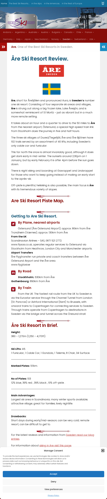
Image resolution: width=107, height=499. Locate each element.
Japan (27, 39)
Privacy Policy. (53, 495)
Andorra (7, 32)
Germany (8, 39)
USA (91, 39)
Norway (55, 39)
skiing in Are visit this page (55, 445)
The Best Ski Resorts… (19, 3)
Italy (18, 39)
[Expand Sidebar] (3, 47)
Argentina (20, 32)
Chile (78, 32)
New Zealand (41, 39)
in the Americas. (52, 3)
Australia (33, 32)
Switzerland (80, 39)
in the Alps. (36, 3)
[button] (102, 450)
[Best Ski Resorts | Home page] (21, 23)
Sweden (66, 39)
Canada (68, 32)
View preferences (53, 489)
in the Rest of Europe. (72, 3)
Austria (44, 32)
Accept (53, 473)
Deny (53, 481)
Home (4, 3)
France (88, 32)
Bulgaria (56, 32)
